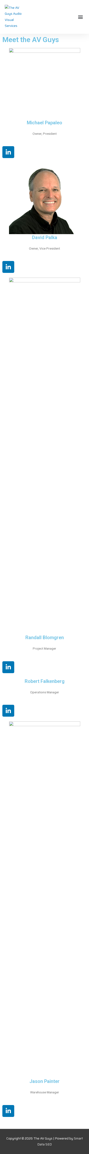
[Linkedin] (8, 152)
